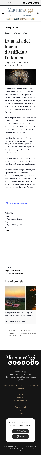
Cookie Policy (20, 388)
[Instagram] (29, 3)
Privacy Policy (32, 385)
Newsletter (15, 385)
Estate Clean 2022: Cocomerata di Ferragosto (28, 331)
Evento (7, 231)
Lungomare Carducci (12, 270)
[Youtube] (34, 3)
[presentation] (20, 298)
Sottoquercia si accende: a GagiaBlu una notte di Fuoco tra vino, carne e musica (19, 315)
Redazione (7, 385)
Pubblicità (23, 385)
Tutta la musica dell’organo (12, 333)
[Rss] (31, 3)
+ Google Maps (17, 273)
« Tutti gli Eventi (11, 27)
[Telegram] (26, 3)
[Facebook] (24, 3)
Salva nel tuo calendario (18, 203)
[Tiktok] (36, 3)
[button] (3, 13)
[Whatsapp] (38, 3)
